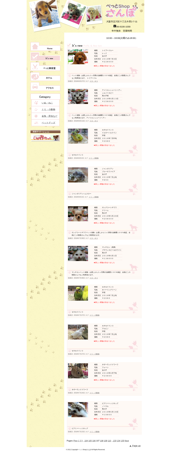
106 (94, 441)
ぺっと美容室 (45, 66)
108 (101, 441)
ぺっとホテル (45, 76)
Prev (75, 441)
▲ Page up (135, 445)
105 (90, 441)
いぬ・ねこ (47, 103)
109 (105, 441)
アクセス (45, 86)
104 (86, 441)
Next (127, 441)
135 (122, 441)
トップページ (45, 46)
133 (114, 441)
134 (118, 441)
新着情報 (45, 56)
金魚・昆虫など (49, 116)
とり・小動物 (48, 109)
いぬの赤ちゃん (45, 137)
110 (109, 441)
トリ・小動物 (94, 158)
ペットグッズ (48, 122)
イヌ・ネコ (94, 81)
